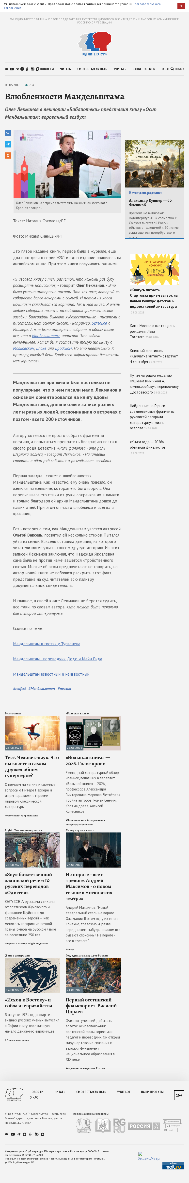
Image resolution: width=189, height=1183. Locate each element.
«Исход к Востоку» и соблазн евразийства (28, 1003)
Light (8, 830)
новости (47, 69)
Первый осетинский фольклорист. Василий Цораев (91, 1006)
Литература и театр (80, 830)
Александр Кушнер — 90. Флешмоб (151, 203)
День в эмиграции (17, 955)
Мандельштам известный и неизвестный (51, 674)
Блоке (41, 348)
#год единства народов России (85, 1068)
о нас (166, 69)
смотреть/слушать (92, 69)
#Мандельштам (41, 688)
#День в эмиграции (17, 1040)
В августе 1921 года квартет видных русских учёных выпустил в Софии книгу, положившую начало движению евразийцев (32, 1023)
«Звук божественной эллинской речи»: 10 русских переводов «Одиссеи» (28, 883)
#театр (70, 949)
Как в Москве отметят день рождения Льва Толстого (152, 331)
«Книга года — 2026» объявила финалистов (148, 447)
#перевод (11, 943)
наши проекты (144, 69)
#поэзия (64, 688)
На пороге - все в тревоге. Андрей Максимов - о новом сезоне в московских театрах (89, 886)
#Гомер (22, 943)
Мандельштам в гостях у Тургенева (46, 643)
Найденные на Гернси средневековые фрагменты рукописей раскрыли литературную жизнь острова (152, 416)
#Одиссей (42, 943)
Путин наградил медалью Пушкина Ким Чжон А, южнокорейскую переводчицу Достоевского (154, 383)
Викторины (13, 713)
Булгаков (99, 323)
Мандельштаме (46, 335)
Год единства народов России (87, 955)
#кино (16, 815)
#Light (31, 943)
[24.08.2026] (93, 834)
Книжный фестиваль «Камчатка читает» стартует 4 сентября (154, 356)
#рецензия (86, 824)
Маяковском (23, 348)
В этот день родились (145, 192)
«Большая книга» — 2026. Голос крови (88, 760)
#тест (8, 815)
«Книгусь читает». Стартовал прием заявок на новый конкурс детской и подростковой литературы (154, 301)
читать (65, 69)
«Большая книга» (77, 713)
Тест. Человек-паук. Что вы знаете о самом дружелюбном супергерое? (32, 766)
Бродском (63, 348)
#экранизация (29, 815)
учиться (119, 69)
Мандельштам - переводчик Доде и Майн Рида (57, 659)
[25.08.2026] (32, 717)
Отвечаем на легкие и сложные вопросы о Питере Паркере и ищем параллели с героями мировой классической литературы (30, 795)
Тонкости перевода (28, 830)
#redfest (19, 688)
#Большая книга (76, 820)
